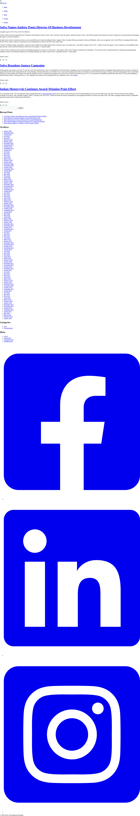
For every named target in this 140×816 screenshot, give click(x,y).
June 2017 (7, 234)
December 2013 (8, 304)
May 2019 (7, 196)
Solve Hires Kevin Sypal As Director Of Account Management (23, 119)
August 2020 (8, 170)
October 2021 (8, 146)
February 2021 (8, 160)
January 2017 (8, 241)
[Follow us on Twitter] (4, 60)
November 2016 (9, 244)
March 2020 (7, 179)
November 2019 (9, 186)
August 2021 (8, 150)
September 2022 (9, 133)
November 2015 (9, 265)
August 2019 (8, 191)
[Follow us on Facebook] (1, 60)
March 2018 (7, 219)
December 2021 (8, 143)
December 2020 (8, 164)
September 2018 (9, 210)
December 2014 (8, 284)
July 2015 (7, 272)
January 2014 (8, 303)
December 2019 (8, 184)
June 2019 (7, 194)
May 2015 (7, 275)
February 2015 (8, 280)
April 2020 (7, 177)
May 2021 (7, 155)
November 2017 (9, 225)
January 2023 (8, 131)
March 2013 (7, 315)
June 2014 (7, 294)
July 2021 (7, 152)
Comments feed (8, 340)
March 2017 (7, 239)
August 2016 (8, 249)
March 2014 (7, 299)
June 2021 (7, 153)
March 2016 (7, 258)
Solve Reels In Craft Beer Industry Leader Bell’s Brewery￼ (22, 118)
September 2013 (9, 310)
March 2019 (7, 200)
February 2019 (8, 201)
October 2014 (8, 287)
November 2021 (9, 145)
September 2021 (9, 148)
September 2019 (9, 189)
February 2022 (8, 140)
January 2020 (8, 182)
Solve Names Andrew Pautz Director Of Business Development (40, 27)
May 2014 (7, 296)
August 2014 (8, 291)
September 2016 (9, 248)
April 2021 (7, 157)
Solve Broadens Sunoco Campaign (22, 65)
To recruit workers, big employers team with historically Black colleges (25, 116)
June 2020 (7, 174)
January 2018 (8, 222)
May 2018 (7, 215)
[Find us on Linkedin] (7, 60)
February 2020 (8, 181)
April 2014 (7, 298)
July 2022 (7, 136)
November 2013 (9, 306)
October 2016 (8, 246)
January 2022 (8, 141)
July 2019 (7, 193)
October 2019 (8, 188)
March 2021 (7, 158)
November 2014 (9, 286)
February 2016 (8, 260)
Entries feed (7, 338)
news (5, 326)
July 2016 (7, 251)
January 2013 (8, 318)
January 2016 (8, 261)
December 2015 (8, 263)
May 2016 (7, 255)
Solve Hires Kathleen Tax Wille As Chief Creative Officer (21, 123)
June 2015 (7, 273)
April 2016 (7, 256)
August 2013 (8, 311)
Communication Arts (48, 93)
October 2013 (8, 308)
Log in (6, 336)
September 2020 (9, 169)
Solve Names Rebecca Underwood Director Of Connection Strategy (24, 121)
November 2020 (9, 165)
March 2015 (7, 279)
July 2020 (7, 172)
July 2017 (7, 232)
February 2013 (8, 316)
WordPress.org (8, 341)
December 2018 (8, 205)
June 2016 (7, 253)
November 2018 (9, 207)
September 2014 (9, 289)
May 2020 (7, 176)
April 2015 (7, 277)
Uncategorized (8, 328)
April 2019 (7, 198)
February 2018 (8, 220)
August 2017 (8, 231)
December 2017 (8, 224)
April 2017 (7, 237)
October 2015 (8, 267)
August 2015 (8, 270)
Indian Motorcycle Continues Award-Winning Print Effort (38, 89)
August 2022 (8, 134)
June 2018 (7, 213)
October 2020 (8, 167)
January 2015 (8, 282)
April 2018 (7, 217)
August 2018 (8, 212)
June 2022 (7, 138)
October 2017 (8, 227)
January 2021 (8, 162)
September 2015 (9, 268)
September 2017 (9, 229)
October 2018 (8, 208)
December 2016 (8, 243)
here (76, 75)
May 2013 (7, 313)
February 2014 (8, 301)
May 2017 (7, 236)
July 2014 (7, 292)
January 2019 (8, 203)
